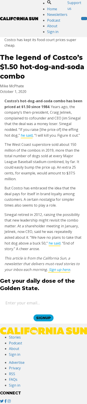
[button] (49, 3)
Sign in (52, 31)
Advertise (17, 362)
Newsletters (57, 14)
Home (52, 8)
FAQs (13, 379)
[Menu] (84, 18)
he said (27, 135)
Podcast (53, 20)
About (52, 25)
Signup (43, 318)
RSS (12, 373)
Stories (15, 337)
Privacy (15, 368)
